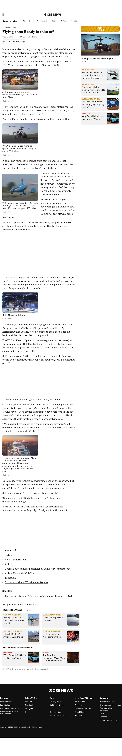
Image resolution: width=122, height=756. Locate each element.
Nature (64, 21)
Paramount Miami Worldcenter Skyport (26, 582)
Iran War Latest (6, 705)
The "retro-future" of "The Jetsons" (24, 596)
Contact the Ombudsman (110, 720)
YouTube (28, 702)
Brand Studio (80, 712)
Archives (73, 21)
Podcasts (78, 705)
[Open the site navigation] (19, 14)
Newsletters (80, 702)
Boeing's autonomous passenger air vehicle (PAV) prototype (38, 568)
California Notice (57, 705)
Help (102, 713)
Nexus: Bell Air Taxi (15, 559)
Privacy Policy (55, 702)
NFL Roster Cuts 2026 (9, 709)
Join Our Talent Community (106, 709)
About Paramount (107, 702)
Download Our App (83, 709)
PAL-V (8, 555)
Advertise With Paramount (110, 705)
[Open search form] (118, 14)
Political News (6, 702)
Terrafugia (10, 577)
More (27, 610)
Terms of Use (55, 712)
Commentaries (43, 21)
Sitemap (78, 715)
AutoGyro (10, 564)
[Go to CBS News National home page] (53, 14)
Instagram (29, 709)
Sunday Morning (10, 21)
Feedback (104, 717)
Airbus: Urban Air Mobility (19, 573)
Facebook (29, 705)
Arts (24, 21)
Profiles (55, 21)
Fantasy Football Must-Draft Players (9, 712)
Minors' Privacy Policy (59, 715)
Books (31, 21)
